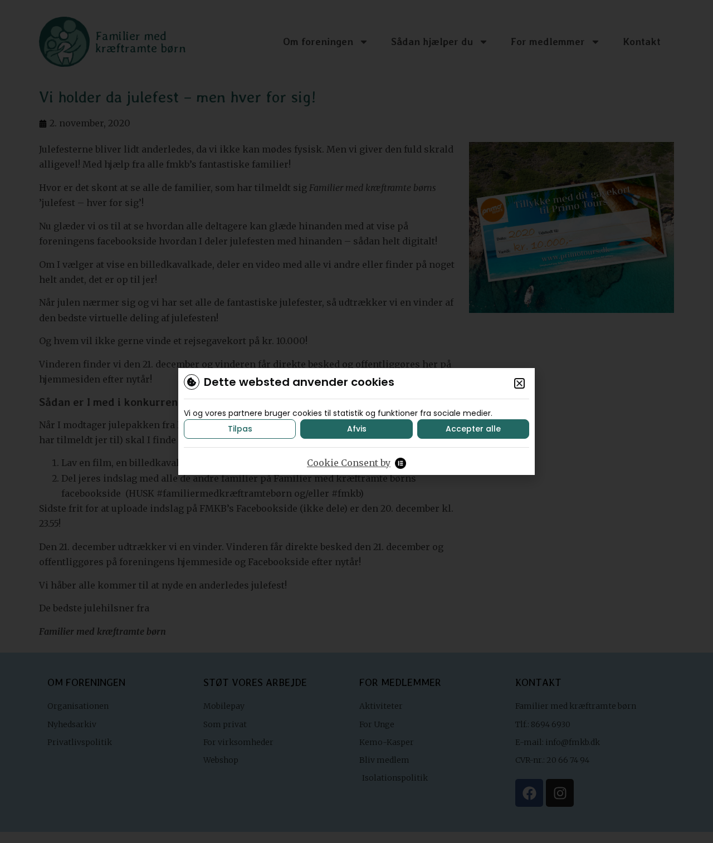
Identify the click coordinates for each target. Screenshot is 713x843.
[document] (356, 421)
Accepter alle (473, 428)
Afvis (357, 428)
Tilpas (240, 428)
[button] (519, 383)
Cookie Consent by (348, 462)
